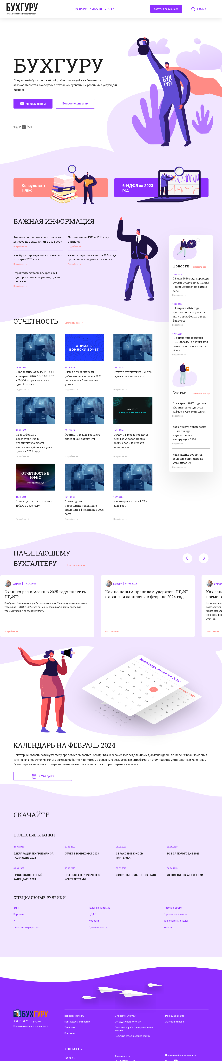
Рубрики (81, 8)
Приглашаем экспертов (77, 1021)
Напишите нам (36, 103)
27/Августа (46, 776)
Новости (96, 8)
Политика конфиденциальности (30, 1026)
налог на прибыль (99, 907)
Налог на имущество (26, 927)
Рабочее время (173, 907)
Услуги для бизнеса (166, 9)
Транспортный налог (176, 920)
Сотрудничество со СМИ (128, 1021)
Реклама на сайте (174, 1016)
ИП (15, 920)
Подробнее (18, 246)
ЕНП (16, 907)
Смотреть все (199, 267)
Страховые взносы (175, 914)
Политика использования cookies (132, 1036)
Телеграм (70, 1027)
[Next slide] (204, 558)
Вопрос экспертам (75, 103)
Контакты (70, 1033)
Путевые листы (98, 927)
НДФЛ (93, 914)
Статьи (109, 8)
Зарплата (18, 914)
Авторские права (174, 1021)
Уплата (168, 927)
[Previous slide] (187, 558)
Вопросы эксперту (74, 1016)
